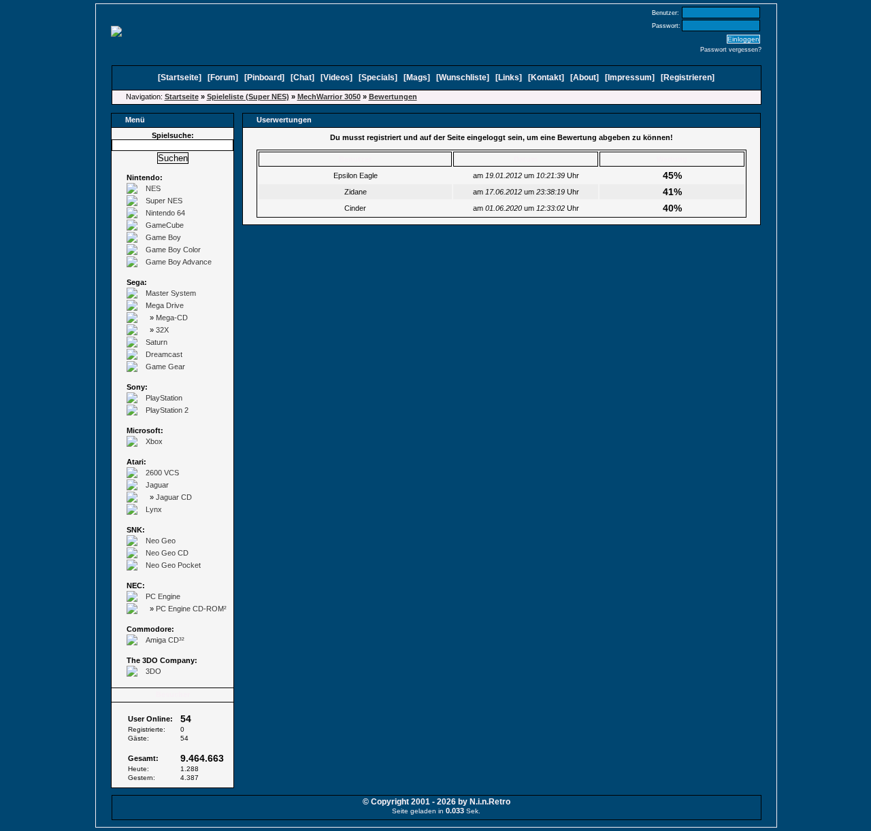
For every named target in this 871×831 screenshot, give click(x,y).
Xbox (154, 441)
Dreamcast (164, 354)
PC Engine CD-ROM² (191, 609)
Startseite (180, 77)
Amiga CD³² (165, 640)
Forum (222, 77)
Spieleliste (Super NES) (248, 96)
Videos (336, 77)
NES (153, 188)
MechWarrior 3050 (329, 96)
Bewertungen (393, 96)
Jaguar (157, 485)
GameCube (165, 225)
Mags (416, 77)
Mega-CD (172, 317)
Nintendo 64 (165, 213)
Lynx (154, 509)
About (584, 77)
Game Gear (165, 366)
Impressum (630, 77)
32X (162, 330)
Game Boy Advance (179, 262)
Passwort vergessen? (730, 49)
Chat (302, 77)
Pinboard (264, 77)
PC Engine (163, 596)
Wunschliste (463, 77)
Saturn (156, 342)
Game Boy (163, 237)
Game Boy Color (173, 249)
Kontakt (546, 77)
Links (508, 77)
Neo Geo (161, 541)
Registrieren (687, 77)
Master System (171, 293)
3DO (153, 671)
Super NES (164, 201)
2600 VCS (162, 473)
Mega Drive (165, 305)
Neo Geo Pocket (173, 565)
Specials (378, 77)
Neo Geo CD (167, 553)
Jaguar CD (174, 497)
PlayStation (164, 398)
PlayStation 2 (167, 410)
